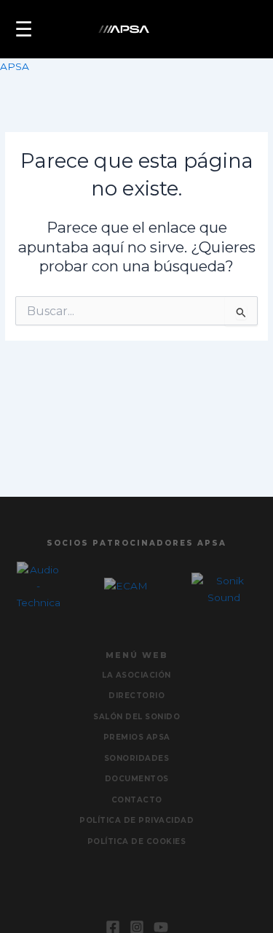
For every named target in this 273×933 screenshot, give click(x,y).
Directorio (136, 695)
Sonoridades (137, 758)
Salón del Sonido (136, 716)
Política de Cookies (136, 841)
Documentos (137, 778)
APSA (14, 66)
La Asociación (136, 675)
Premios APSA (136, 737)
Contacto (136, 800)
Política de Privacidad (136, 820)
